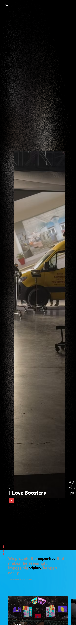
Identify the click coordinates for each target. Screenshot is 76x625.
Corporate (20, 587)
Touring (9, 587)
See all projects (64, 587)
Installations (38, 587)
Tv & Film (14, 587)
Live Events (27, 587)
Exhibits (32, 587)
